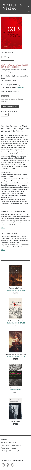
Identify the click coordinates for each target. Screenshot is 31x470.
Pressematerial (8, 52)
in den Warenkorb (10, 106)
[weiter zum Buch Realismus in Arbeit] (15, 275)
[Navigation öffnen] (29, 4)
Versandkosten (20, 87)
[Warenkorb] (29, 11)
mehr (3, 228)
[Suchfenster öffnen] (29, 7)
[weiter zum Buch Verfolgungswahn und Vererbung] (15, 342)
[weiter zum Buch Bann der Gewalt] (15, 408)
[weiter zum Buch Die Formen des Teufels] (15, 308)
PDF (5, 115)
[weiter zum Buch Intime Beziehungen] (15, 375)
